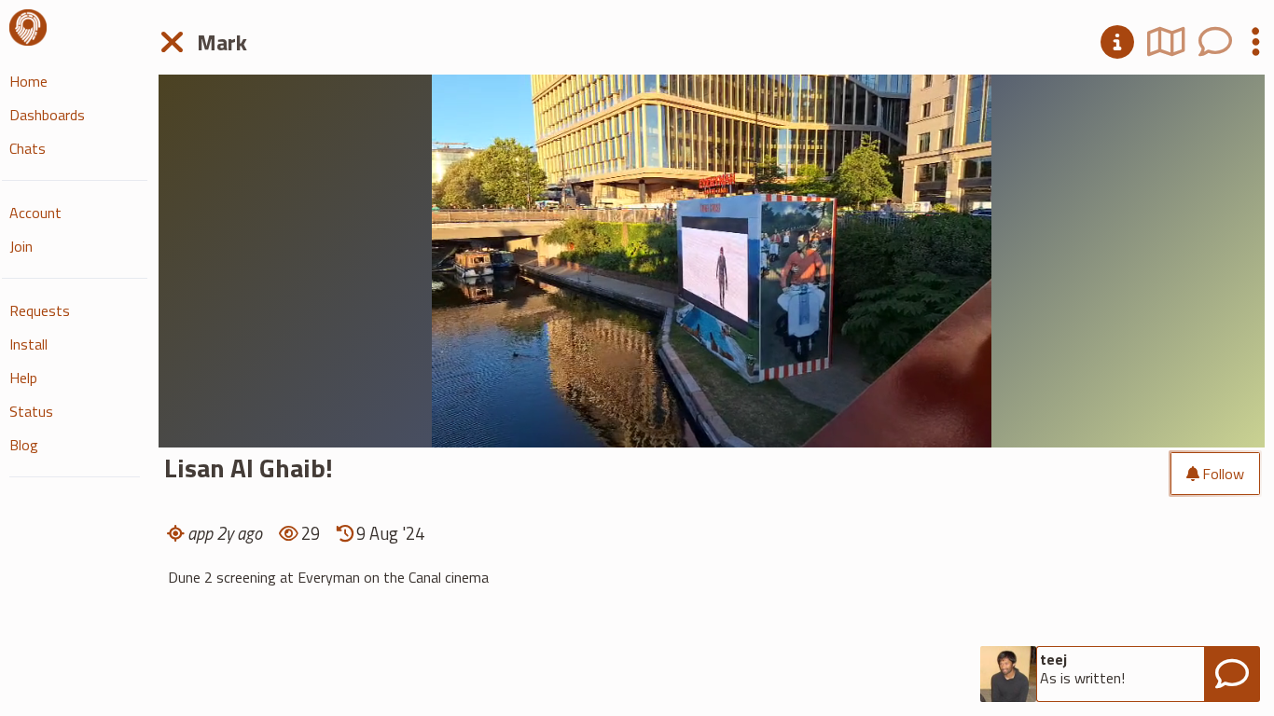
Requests (39, 310)
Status (31, 411)
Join (21, 246)
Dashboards (47, 114)
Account (35, 212)
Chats (27, 148)
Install (28, 344)
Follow (1223, 473)
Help (23, 377)
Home (28, 81)
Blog (23, 445)
